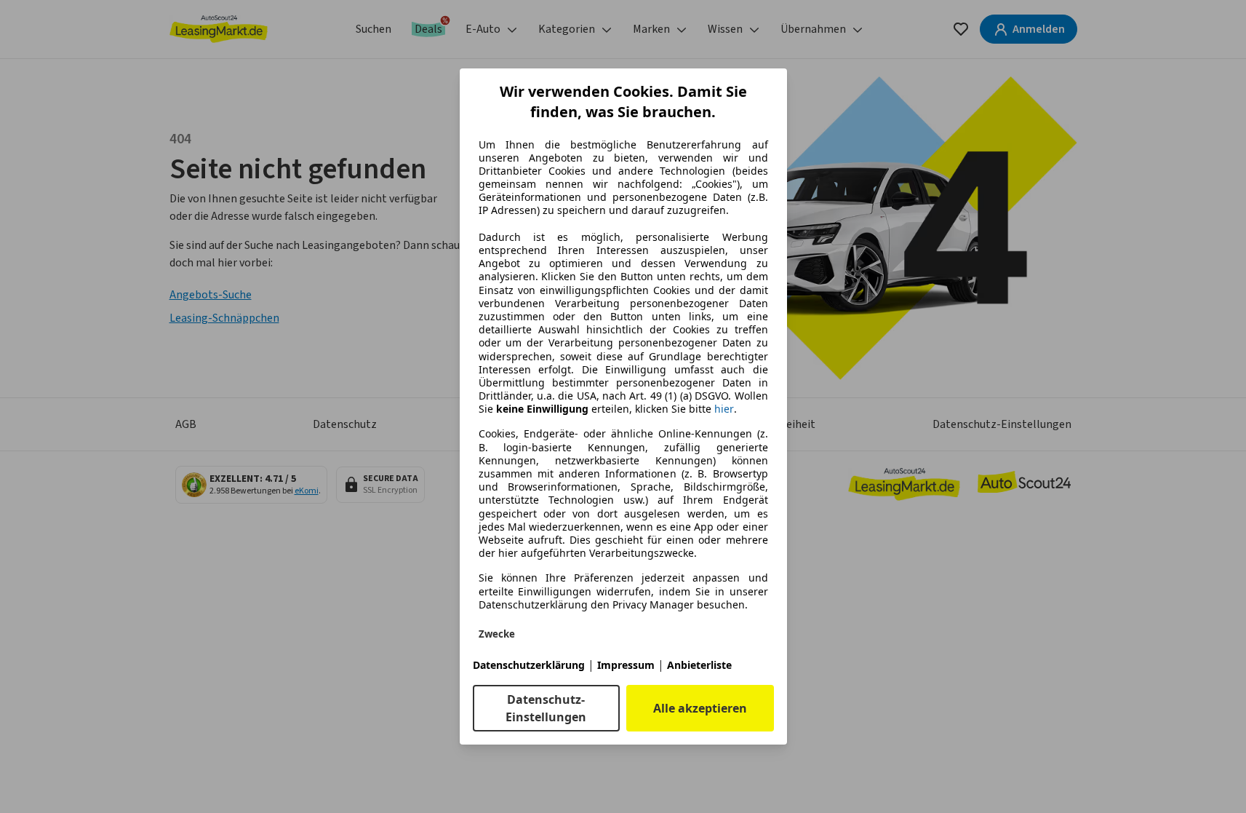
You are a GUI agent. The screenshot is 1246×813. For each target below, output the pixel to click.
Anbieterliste (699, 665)
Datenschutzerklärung (529, 665)
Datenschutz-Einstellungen (546, 708)
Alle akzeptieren (700, 708)
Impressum (626, 665)
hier (724, 409)
